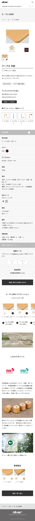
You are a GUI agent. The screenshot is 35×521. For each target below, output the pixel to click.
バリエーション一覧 (17, 298)
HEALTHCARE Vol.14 (9, 97)
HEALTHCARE (7, 84)
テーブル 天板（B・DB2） (23, 323)
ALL (9, 19)
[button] (31, 132)
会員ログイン (17, 254)
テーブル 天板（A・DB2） (9, 323)
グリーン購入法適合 (19, 84)
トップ (3, 19)
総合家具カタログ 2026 (9, 94)
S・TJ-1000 (15, 19)
